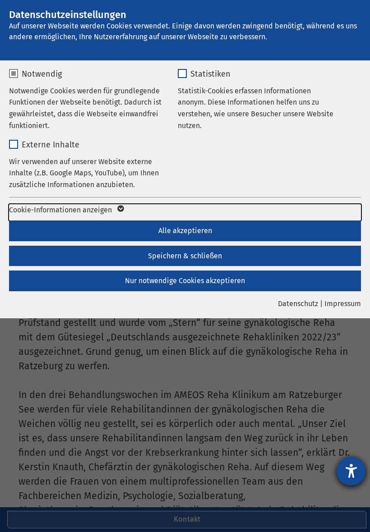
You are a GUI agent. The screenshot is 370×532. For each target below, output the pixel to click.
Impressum (342, 303)
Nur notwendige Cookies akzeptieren (185, 280)
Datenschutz (298, 303)
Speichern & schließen (185, 256)
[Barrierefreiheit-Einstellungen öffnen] (351, 471)
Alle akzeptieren (185, 230)
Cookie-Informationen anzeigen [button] (61, 210)
